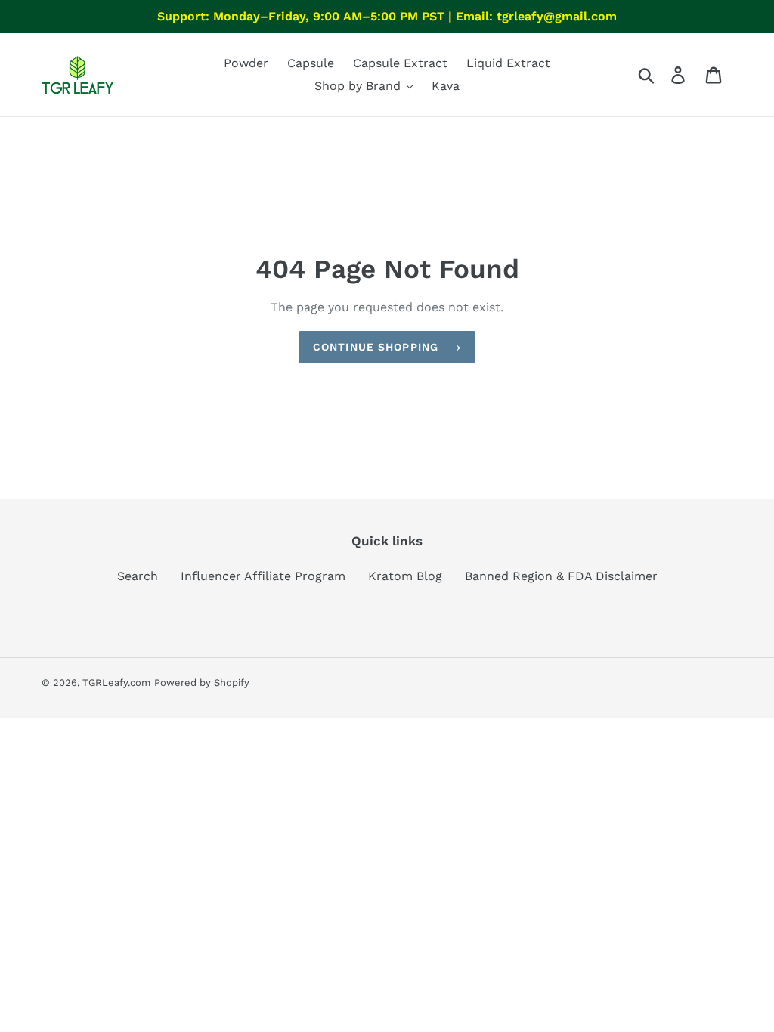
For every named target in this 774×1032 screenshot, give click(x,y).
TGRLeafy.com (116, 682)
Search (137, 576)
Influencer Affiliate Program (263, 576)
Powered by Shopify (201, 682)
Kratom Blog (405, 576)
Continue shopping (375, 347)
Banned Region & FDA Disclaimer (561, 576)
